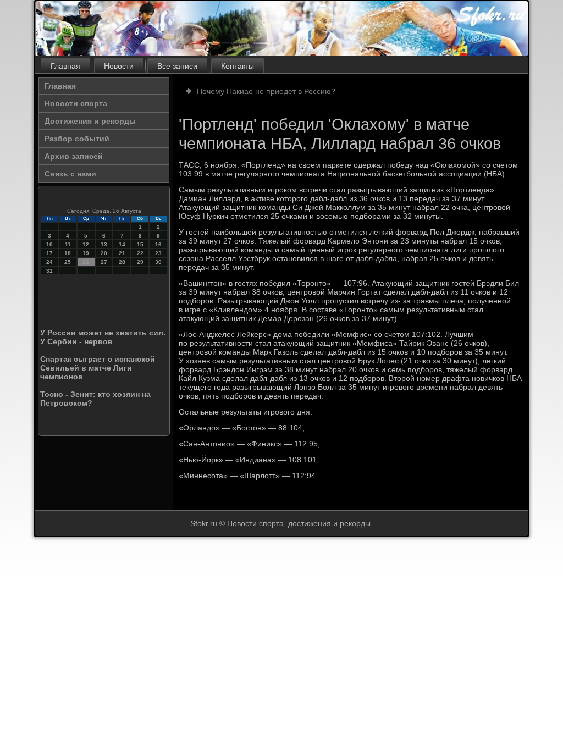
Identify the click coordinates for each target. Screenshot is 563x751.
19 (85, 253)
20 (104, 253)
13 (104, 244)
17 (49, 253)
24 (49, 262)
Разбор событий (77, 138)
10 (49, 244)
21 (122, 253)
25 (67, 262)
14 (122, 244)
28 (122, 262)
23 (158, 253)
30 (158, 262)
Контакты (237, 66)
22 (140, 253)
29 (140, 262)
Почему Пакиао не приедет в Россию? (266, 91)
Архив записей (74, 156)
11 (68, 244)
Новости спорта (76, 103)
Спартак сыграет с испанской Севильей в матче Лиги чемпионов (97, 368)
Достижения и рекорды (90, 121)
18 (67, 253)
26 (85, 262)
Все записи (177, 66)
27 (104, 262)
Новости (119, 66)
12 (85, 244)
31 (49, 271)
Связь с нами (70, 173)
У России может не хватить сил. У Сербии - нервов (102, 337)
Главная (65, 66)
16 (158, 244)
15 (140, 244)
